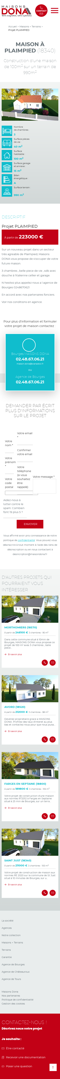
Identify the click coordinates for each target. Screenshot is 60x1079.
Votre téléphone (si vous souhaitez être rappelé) (24, 477)
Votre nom (9, 443)
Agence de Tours (11, 979)
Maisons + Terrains (30, 27)
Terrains (6, 950)
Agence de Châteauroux (16, 972)
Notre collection (11, 935)
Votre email (24, 435)
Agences (7, 928)
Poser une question (19, 1066)
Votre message (43, 477)
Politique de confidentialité (17, 1000)
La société (7, 921)
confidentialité (26, 540)
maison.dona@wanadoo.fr (30, 364)
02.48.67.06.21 (30, 359)
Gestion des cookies (13, 1004)
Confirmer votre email (24, 452)
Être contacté (15, 1048)
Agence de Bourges (13, 964)
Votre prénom (9, 462)
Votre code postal (9, 483)
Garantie (7, 957)
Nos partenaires (11, 996)
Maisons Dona (10, 992)
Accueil (12, 27)
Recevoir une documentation (26, 1057)
